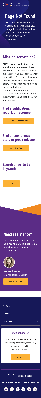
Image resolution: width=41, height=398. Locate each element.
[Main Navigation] (36, 5)
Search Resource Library (18, 121)
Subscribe (20, 357)
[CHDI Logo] (16, 5)
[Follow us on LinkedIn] (6, 389)
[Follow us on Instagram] (23, 389)
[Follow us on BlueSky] (29, 389)
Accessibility (33, 382)
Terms (17, 382)
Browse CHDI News (16, 148)
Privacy (23, 382)
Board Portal (8, 382)
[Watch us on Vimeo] (35, 389)
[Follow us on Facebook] (12, 389)
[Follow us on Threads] (18, 389)
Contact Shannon (15, 281)
